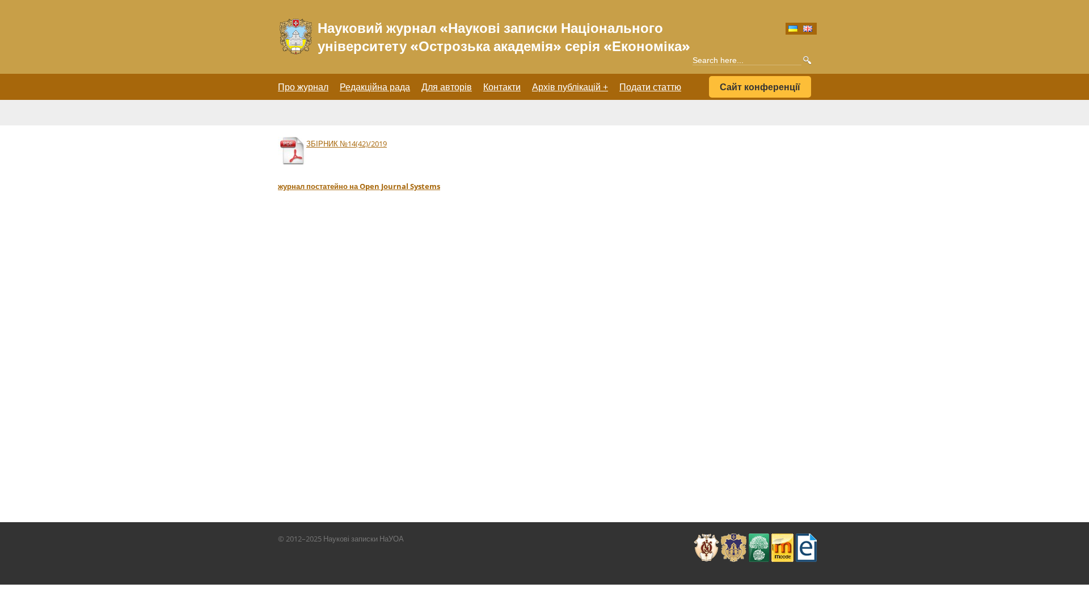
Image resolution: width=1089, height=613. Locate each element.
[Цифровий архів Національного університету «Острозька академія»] (806, 539)
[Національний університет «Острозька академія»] (706, 539)
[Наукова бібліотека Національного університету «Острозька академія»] (733, 539)
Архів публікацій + (570, 87)
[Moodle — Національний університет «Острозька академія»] (782, 539)
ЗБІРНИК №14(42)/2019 (346, 143)
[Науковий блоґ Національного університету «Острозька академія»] (759, 539)
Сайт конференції (760, 87)
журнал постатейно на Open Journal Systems (359, 186)
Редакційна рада (375, 87)
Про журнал (303, 87)
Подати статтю (650, 87)
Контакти (502, 87)
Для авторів (446, 87)
